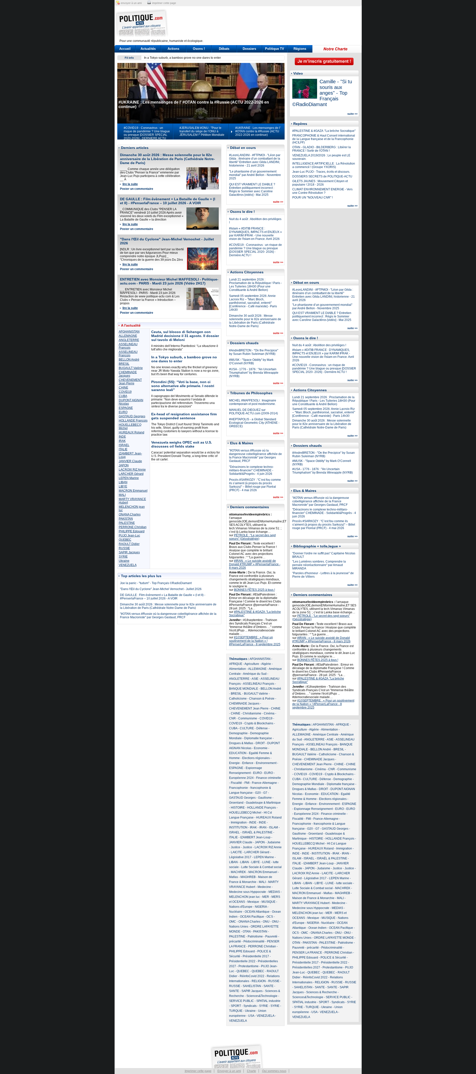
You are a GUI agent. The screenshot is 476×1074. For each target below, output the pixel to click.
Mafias (233, 877)
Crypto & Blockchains (258, 723)
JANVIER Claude (130, 461)
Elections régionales (256, 758)
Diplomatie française (258, 738)
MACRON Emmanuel (133, 490)
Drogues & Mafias (241, 743)
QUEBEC (125, 539)
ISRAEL (124, 445)
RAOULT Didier (129, 544)
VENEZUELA (128, 565)
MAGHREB (248, 877)
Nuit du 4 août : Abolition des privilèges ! (319, 345)
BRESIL (124, 364)
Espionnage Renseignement (313, 809)
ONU (266, 921)
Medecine (264, 887)
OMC (232, 921)
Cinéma (269, 713)
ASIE (255, 678)
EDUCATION (237, 753)
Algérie (266, 664)
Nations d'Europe (240, 906)
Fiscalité (236, 783)
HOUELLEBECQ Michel (245, 812)
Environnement (266, 763)
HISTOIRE (238, 807)
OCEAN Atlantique (257, 911)
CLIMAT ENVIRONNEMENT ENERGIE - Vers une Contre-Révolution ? (322, 191)
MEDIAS (274, 892)
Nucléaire (235, 911)
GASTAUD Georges (132, 416)
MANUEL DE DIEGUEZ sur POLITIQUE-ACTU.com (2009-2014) (253, 411)
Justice (235, 847)
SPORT (236, 1006)
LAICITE (236, 852)
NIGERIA (261, 906)
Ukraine (124, 561)
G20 (258, 792)
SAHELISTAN (252, 986)
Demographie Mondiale (308, 784)
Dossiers (249, 49)
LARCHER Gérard (131, 474)
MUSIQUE (268, 902)
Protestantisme (248, 966)
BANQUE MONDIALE (243, 688)
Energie (234, 763)
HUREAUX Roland (131, 432)
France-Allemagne (264, 783)
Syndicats (250, 1006)
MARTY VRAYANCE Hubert (310, 903)
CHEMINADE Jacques (128, 373)
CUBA (123, 396)
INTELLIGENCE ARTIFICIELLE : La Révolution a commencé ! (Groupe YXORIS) (323, 165)
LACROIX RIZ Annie (132, 469)
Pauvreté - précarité (305, 947)
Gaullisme (265, 797)
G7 (265, 792)
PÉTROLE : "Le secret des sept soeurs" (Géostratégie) (252, 537)
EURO (123, 412)
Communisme (247, 718)
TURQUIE (235, 1011)
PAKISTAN (126, 518)
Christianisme (252, 713)
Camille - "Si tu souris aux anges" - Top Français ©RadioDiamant (322, 93)
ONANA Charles (130, 514)
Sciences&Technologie (261, 996)
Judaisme (273, 842)
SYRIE (123, 556)
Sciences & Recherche (321, 992)
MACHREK (238, 872)
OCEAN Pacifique (252, 916)
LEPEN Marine (129, 478)
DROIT (260, 743)
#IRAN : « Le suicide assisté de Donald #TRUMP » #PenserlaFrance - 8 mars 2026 (254, 564)
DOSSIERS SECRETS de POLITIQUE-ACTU (322, 176)
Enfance (247, 763)
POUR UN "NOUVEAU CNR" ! (312, 197)
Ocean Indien (317, 928)
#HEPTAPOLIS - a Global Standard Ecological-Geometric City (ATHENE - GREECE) (254, 423)
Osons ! (199, 49)
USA (251, 1015)
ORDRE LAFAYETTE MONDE (334, 937)
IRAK (122, 441)
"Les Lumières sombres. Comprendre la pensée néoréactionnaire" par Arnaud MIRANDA (319, 565)
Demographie (238, 733)
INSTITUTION (238, 827)
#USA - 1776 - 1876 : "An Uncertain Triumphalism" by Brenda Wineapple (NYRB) (253, 372)
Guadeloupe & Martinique (263, 802)
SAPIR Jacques (129, 552)
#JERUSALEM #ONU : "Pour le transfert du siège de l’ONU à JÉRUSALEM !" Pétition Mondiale (201, 131)
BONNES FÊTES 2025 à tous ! (254, 590)
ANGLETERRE (129, 340)
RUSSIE (124, 548)
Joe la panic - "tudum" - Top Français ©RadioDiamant (156, 583)
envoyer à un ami (131, 2)
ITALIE (123, 449)
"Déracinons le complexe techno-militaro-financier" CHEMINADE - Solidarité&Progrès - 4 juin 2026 (251, 470)
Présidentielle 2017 (256, 956)
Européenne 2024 (241, 778)
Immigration (239, 822)
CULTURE (247, 728)
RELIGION (259, 981)
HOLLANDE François (133, 420)
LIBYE (123, 486)
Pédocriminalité (254, 941)
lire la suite (130, 184)
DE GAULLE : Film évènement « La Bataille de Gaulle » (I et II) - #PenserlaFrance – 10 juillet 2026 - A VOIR (167, 201)
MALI (122, 495)
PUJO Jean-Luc (129, 535)
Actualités (148, 49)
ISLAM (273, 827)
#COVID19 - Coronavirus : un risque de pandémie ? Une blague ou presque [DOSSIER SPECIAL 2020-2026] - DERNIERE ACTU (147, 133)
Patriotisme (255, 936)
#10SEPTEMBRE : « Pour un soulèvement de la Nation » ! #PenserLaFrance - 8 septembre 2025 (254, 641)
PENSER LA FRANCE (307, 952)
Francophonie (238, 788)
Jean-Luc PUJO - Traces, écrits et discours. (321, 171)
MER (265, 897)
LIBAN (123, 482)
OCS (270, 916)
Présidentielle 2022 (242, 961)
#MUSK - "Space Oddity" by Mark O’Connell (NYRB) (251, 361)
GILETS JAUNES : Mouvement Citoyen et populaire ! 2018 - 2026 (320, 182)
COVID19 (125, 392)
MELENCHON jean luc (244, 897)
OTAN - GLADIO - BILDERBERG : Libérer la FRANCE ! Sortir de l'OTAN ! (321, 148)
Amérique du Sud (255, 674)
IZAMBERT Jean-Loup (255, 837)
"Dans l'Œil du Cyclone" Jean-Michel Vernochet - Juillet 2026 (161, 589)
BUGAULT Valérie (131, 368)
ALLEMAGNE (128, 336)
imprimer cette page (164, 2)
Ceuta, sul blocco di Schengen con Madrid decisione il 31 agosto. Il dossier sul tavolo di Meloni (185, 336)
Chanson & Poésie (261, 698)
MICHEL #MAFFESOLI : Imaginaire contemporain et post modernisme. (252, 402)
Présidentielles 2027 (306, 967)
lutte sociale (344, 883)
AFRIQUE (235, 664)
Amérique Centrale (325, 734)
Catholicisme (238, 698)
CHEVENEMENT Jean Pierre (130, 381)
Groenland (236, 802)
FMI (246, 783)
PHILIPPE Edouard (132, 531)
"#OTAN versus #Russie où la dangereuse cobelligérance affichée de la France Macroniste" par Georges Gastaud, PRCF (168, 615)
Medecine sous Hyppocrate (247, 892)
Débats (224, 49)
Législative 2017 (240, 857)
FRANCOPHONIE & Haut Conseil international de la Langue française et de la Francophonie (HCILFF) (323, 139)
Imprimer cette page (198, 1071)
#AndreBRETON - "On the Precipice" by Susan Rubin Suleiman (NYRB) (253, 352)
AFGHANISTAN (129, 331)
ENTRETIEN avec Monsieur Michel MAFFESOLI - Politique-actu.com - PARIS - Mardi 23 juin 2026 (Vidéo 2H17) (169, 281)
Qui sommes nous (274, 1071)
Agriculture (251, 664)
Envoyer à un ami (229, 1071)
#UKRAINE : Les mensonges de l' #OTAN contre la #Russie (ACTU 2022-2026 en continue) (257, 131)
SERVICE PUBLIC (241, 1001)
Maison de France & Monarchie (313, 898)
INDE (122, 436)
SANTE (268, 986)
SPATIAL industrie (268, 1001)
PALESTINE (127, 523)
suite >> (278, 201)
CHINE (123, 387)
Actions (173, 49)
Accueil (125, 49)
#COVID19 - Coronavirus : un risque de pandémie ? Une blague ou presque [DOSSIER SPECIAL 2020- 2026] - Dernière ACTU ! (255, 250)
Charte (251, 1071)
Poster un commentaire (136, 189)
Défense (262, 728)
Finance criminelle (268, 778)
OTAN (247, 931)
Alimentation (237, 669)
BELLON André (129, 359)
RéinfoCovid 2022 (252, 976)
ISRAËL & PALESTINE (257, 832)
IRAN (263, 827)
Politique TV (274, 49)
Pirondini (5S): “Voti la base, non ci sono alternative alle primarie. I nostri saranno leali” (202, 57)
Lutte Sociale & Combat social (261, 867)
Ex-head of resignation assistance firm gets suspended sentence (184, 416)
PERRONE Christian (133, 527)
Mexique (253, 902)
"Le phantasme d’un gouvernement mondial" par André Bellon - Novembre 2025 (255, 175)
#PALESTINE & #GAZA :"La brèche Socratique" (324, 131)
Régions (300, 49)
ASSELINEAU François (128, 345)
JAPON (124, 465)
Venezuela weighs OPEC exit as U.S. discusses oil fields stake (181, 444)
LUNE (266, 862)
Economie (261, 748)
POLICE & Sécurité (333, 957)
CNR (232, 718)
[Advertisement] (269, 23)
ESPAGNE (126, 408)
